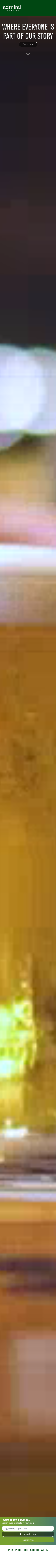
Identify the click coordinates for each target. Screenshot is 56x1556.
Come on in (28, 44)
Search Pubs (28, 1539)
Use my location (28, 1534)
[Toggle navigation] (51, 8)
